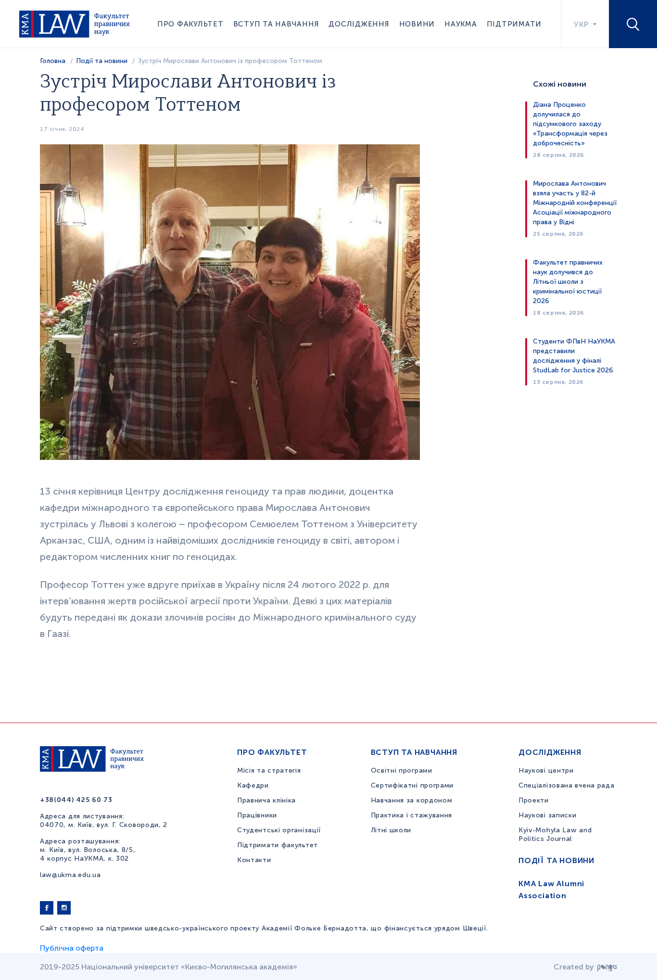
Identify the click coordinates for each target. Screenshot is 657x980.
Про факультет (190, 24)
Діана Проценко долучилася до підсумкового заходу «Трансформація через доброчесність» (570, 124)
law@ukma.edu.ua (70, 875)
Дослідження (358, 24)
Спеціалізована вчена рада (566, 785)
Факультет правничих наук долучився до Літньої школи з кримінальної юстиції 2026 (568, 281)
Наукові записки (547, 815)
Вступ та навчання (276, 24)
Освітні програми (401, 770)
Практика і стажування (412, 815)
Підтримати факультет (277, 845)
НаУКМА (460, 24)
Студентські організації (279, 830)
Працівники (257, 815)
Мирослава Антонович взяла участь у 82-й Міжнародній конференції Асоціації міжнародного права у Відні (575, 202)
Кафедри (253, 785)
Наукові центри (546, 770)
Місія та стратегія (269, 770)
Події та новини (101, 61)
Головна (52, 61)
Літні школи (391, 830)
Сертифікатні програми (412, 785)
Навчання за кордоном (412, 800)
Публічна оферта (71, 948)
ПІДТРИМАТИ (514, 24)
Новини (417, 24)
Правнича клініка (266, 800)
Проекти (533, 800)
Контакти (254, 860)
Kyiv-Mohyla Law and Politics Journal (555, 834)
